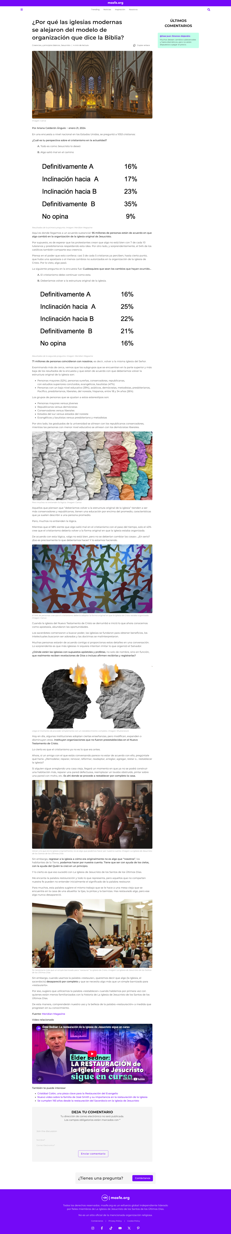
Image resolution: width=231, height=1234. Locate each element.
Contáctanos (97, 1221)
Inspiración (120, 9)
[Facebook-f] (102, 1228)
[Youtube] (120, 1228)
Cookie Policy (133, 1221)
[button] (21, 9)
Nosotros (133, 9)
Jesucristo (65, 45)
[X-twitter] (129, 1228)
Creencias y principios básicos (46, 45)
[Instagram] (93, 1228)
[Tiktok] (111, 1228)
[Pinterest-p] (138, 1228)
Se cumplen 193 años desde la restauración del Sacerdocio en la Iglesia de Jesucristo (88, 1100)
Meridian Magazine (53, 1013)
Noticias (107, 9)
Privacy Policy (115, 1221)
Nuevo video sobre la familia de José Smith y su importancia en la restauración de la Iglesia (92, 1097)
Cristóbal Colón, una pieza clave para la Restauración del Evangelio (77, 1093)
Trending (95, 9)
